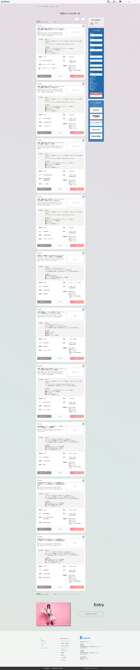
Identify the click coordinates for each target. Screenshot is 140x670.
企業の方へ (63, 655)
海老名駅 (48, 406)
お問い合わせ (63, 659)
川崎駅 (50, 122)
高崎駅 (48, 461)
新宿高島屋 (45, 293)
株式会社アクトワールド (84, 659)
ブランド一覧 (43, 643)
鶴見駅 (48, 180)
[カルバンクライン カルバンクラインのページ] (96, 136)
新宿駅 (48, 290)
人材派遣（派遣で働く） (65, 643)
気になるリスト (120, 2)
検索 (96, 93)
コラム (42, 645)
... (71, 22)
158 (73, 22)
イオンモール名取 (46, 350)
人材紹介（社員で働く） (65, 645)
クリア (96, 96)
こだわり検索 (108, 2)
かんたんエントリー (44, 648)
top (40, 638)
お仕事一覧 (52, 6)
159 (75, 22)
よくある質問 (63, 657)
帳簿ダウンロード (65, 650)
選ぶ (96, 35)
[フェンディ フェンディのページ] (96, 116)
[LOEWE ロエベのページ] (96, 110)
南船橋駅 (48, 235)
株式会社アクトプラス (84, 657)
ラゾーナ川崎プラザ (47, 126)
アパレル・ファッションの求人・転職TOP (42, 6)
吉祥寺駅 (51, 517)
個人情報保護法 (46, 668)
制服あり (57, 6)
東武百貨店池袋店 (46, 577)
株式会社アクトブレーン (85, 641)
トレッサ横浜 (45, 183)
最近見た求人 (114, 2)
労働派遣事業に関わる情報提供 (57, 668)
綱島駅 (49, 178)
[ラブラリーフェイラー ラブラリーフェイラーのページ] (96, 123)
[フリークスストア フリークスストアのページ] (96, 129)
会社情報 (62, 652)
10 (69, 22)
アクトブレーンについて (65, 640)
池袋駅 (48, 573)
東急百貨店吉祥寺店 (47, 522)
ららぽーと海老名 (46, 409)
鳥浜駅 (53, 64)
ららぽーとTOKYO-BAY (47, 238)
